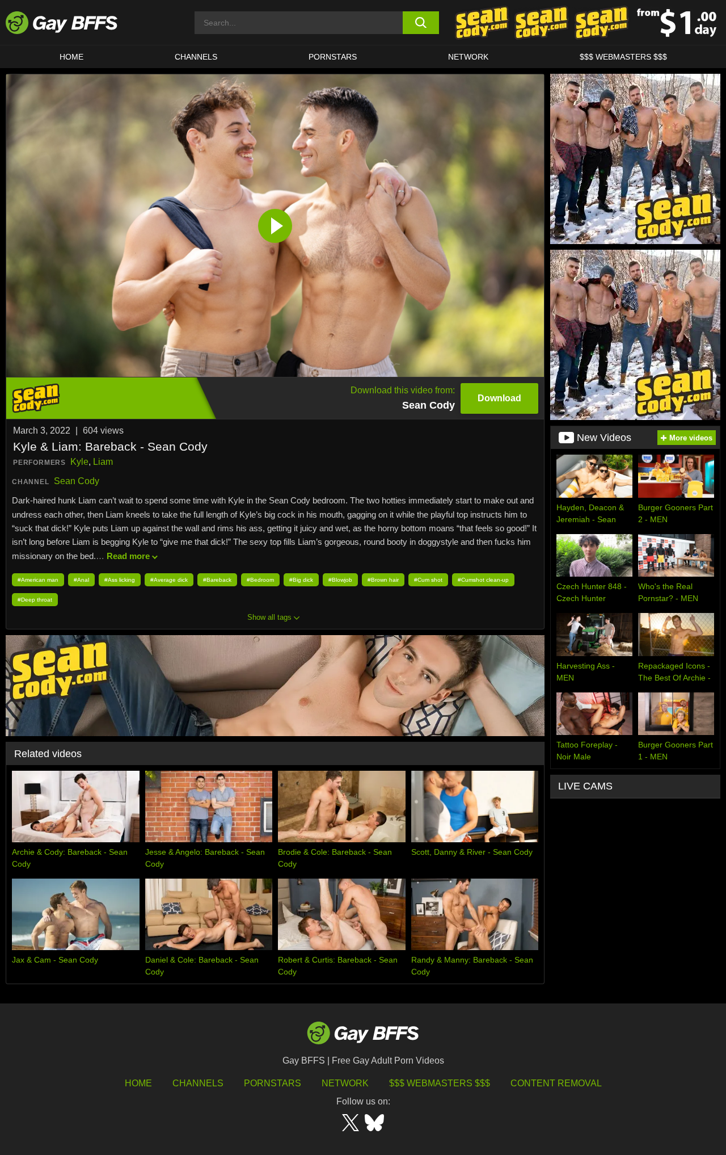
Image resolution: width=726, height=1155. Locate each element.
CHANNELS (196, 56)
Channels (197, 1083)
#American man (38, 580)
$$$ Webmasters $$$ (623, 56)
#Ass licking (119, 580)
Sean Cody (76, 481)
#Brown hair (383, 580)
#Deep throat (35, 600)
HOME (71, 56)
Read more (128, 556)
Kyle (79, 462)
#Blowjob (340, 580)
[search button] (421, 22)
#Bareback (217, 580)
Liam (103, 462)
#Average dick (169, 580)
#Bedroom (260, 580)
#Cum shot (428, 580)
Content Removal (556, 1083)
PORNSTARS (333, 56)
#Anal (81, 580)
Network (468, 56)
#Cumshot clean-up (483, 580)
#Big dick (301, 580)
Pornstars (272, 1083)
